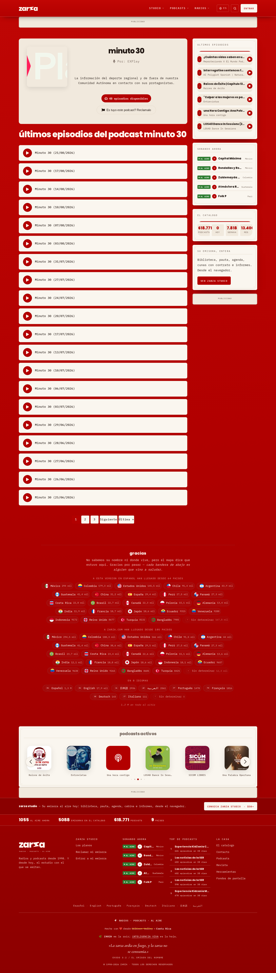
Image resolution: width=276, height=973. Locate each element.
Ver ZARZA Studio (214, 281)
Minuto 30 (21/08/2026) (55, 153)
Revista (222, 865)
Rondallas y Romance (230, 168)
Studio (155, 8)
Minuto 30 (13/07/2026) (55, 352)
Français (133, 905)
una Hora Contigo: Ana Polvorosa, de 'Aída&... (224, 111)
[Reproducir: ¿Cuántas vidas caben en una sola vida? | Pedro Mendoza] (249, 59)
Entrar (249, 8)
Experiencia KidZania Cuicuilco (192, 846)
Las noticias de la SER (189, 857)
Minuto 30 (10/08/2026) (55, 207)
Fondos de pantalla (230, 878)
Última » (126, 519)
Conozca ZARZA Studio (230, 806)
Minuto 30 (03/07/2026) (55, 407)
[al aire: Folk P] (214, 196)
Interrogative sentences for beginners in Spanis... (224, 70)
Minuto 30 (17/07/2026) (55, 334)
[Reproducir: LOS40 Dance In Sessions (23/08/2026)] (249, 126)
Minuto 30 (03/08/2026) (55, 243)
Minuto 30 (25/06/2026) (55, 497)
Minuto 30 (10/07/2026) (55, 370)
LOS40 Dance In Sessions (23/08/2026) (224, 124)
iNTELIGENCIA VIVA (145, 936)
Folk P (222, 196)
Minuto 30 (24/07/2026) (55, 298)
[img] (138, 928)
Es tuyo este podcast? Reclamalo (128, 110)
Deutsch (151, 905)
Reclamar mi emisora (91, 852)
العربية (198, 905)
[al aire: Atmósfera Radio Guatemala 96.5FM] (214, 187)
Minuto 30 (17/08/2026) (55, 171)
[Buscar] (235, 8)
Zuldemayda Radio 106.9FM (229, 177)
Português (114, 905)
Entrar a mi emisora (91, 858)
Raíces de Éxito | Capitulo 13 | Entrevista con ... (224, 84)
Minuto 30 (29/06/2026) (55, 425)
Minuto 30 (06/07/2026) (55, 388)
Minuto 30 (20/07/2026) (55, 316)
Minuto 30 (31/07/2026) (55, 261)
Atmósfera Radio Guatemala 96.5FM (229, 187)
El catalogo (225, 845)
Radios (200, 8)
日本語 (184, 905)
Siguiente (108, 519)
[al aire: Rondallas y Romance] (214, 168)
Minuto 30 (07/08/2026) (55, 225)
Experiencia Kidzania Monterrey (192, 891)
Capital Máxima (229, 158)
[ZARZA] (32, 8)
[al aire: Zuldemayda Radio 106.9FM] (214, 177)
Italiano (168, 905)
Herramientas (226, 871)
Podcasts (178, 8)
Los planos (84, 845)
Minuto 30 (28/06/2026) (55, 443)
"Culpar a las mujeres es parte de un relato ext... (224, 97)
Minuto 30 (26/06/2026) (55, 479)
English (95, 905)
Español (79, 905)
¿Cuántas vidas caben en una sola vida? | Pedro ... (224, 57)
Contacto (222, 852)
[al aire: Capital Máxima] (214, 158)
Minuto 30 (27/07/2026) (55, 280)
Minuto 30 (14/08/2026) (55, 189)
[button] (131, 779)
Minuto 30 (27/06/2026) (55, 461)
